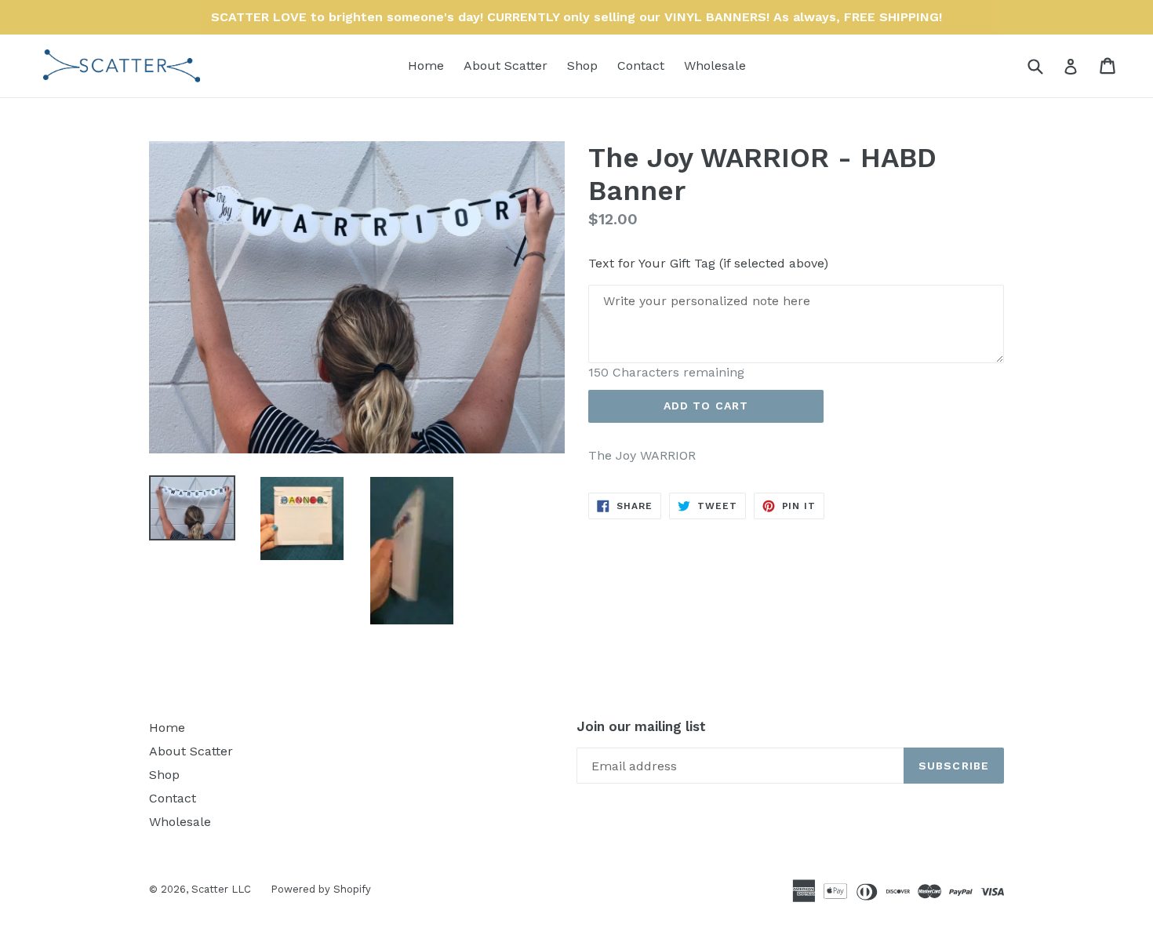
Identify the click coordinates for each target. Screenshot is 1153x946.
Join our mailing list (641, 726)
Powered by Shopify (321, 889)
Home (426, 65)
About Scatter (505, 65)
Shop (582, 65)
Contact (640, 65)
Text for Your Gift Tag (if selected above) (708, 263)
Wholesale (715, 65)
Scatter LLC (221, 889)
